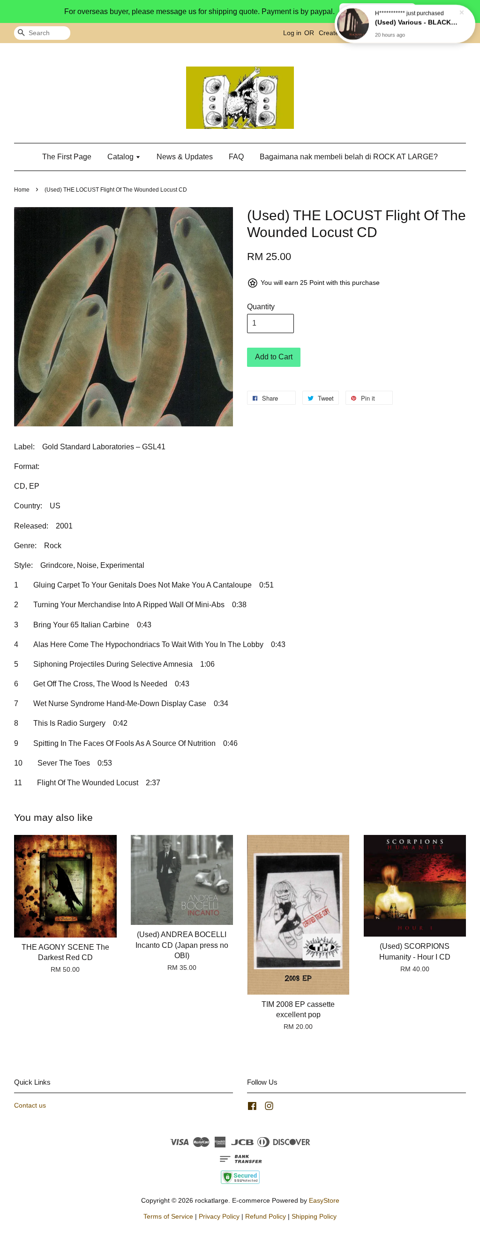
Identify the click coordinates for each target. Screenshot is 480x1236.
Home (22, 189)
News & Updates (185, 157)
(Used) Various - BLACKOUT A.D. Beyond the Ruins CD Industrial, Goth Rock (416, 22)
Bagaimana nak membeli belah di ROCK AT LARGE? (349, 157)
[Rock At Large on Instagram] (269, 1107)
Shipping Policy (314, 1216)
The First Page (66, 157)
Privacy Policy (219, 1216)
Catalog (121, 157)
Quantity (261, 307)
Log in (292, 33)
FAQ (236, 157)
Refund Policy (265, 1216)
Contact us (30, 1105)
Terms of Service (168, 1216)
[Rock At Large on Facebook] (252, 1107)
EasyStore (324, 1200)
